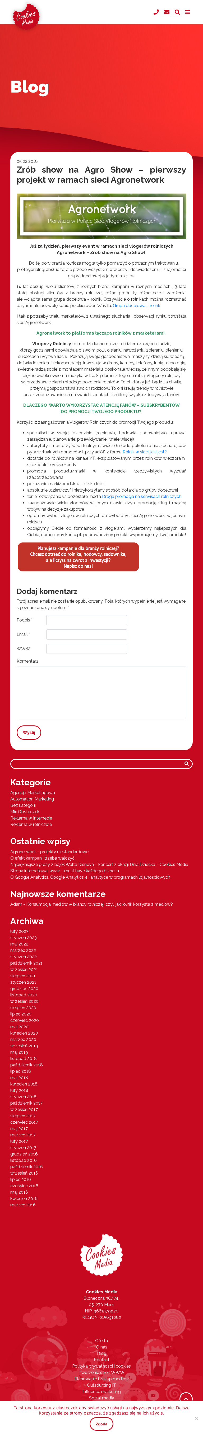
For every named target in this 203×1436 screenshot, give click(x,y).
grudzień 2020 (24, 988)
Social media (101, 1397)
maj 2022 (19, 944)
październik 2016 (26, 1166)
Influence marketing (101, 1391)
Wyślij (29, 732)
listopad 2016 (23, 1160)
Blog (101, 1353)
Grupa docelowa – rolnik (136, 305)
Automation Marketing (32, 799)
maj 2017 (19, 1128)
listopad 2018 (23, 1058)
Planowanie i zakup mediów (102, 1378)
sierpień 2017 (22, 1115)
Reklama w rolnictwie (31, 824)
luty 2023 (19, 931)
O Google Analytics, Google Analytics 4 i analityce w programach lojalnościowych (90, 877)
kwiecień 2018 (24, 1084)
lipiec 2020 (20, 1014)
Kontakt (101, 1359)
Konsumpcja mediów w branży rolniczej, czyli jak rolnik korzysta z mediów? (99, 904)
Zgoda (101, 1424)
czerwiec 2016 (24, 1185)
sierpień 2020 (23, 1007)
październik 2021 (26, 963)
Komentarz (28, 661)
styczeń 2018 (23, 1096)
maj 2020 (19, 1026)
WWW (23, 648)
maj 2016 (19, 1192)
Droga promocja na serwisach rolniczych (141, 496)
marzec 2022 (23, 950)
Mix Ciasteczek (24, 811)
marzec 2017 (22, 1134)
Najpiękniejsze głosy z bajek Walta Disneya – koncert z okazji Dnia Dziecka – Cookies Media (99, 864)
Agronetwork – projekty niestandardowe (49, 851)
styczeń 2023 (23, 937)
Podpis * (25, 620)
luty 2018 (19, 1090)
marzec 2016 (23, 1204)
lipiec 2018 (20, 1071)
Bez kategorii (23, 805)
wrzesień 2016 (24, 1173)
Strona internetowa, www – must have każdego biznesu (64, 870)
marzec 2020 (23, 1039)
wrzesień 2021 (24, 969)
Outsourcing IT (101, 1385)
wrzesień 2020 (24, 1001)
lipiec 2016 (20, 1179)
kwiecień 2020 (24, 1033)
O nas (101, 1347)
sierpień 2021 (22, 975)
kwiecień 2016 (24, 1198)
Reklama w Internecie (31, 818)
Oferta (101, 1340)
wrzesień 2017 (24, 1109)
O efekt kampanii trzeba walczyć (42, 858)
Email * (23, 634)
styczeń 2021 (23, 982)
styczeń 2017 (23, 1147)
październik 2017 (26, 1103)
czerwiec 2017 (24, 1122)
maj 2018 (19, 1077)
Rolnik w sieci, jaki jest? (145, 451)
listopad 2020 (23, 994)
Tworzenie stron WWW (101, 1372)
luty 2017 (19, 1141)
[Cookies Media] (101, 1254)
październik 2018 (26, 1064)
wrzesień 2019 (24, 1045)
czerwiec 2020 (24, 1020)
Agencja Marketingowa (32, 792)
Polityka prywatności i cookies (101, 1366)
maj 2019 (19, 1052)
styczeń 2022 (23, 956)
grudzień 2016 (24, 1154)
